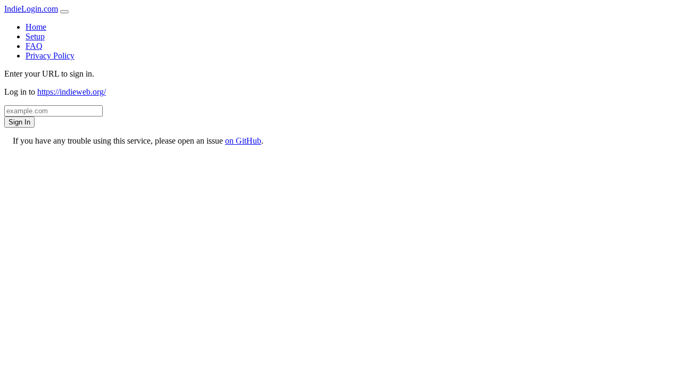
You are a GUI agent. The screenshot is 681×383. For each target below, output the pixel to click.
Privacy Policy (50, 55)
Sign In (19, 122)
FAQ (34, 46)
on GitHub (243, 140)
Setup (35, 36)
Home (36, 26)
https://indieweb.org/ (71, 91)
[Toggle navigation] (64, 11)
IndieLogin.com (31, 8)
